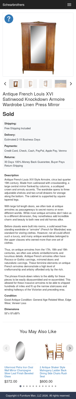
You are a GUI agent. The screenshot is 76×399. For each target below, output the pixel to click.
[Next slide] (70, 84)
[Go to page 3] (27, 386)
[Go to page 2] (23, 386)
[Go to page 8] (42, 386)
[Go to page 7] (39, 386)
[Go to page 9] (46, 386)
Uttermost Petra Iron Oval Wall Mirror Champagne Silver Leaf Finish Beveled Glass (18, 371)
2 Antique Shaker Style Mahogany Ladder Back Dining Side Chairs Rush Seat (53, 371)
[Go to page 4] (30, 386)
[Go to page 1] (20, 386)
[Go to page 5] (33, 386)
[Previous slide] (6, 348)
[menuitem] (15, 84)
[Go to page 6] (36, 386)
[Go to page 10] (49, 386)
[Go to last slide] (5, 84)
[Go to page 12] (55, 386)
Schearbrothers (13, 4)
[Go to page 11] (52, 386)
